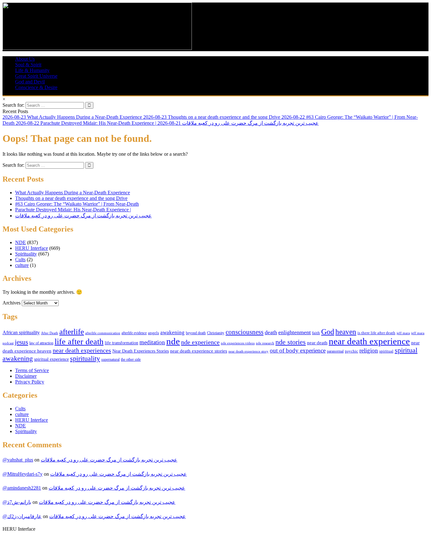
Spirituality (26, 253)
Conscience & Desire (36, 87)
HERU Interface (31, 248)
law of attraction (41, 343)
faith (316, 333)
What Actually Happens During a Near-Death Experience (72, 192)
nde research (265, 343)
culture (22, 265)
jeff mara (403, 333)
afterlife (71, 331)
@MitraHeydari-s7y (23, 474)
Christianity (215, 333)
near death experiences (82, 350)
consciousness (244, 332)
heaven (345, 332)
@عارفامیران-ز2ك (22, 516)
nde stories (290, 342)
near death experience (369, 341)
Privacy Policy (29, 381)
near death (317, 342)
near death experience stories (198, 350)
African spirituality (21, 332)
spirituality (85, 358)
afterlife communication (102, 333)
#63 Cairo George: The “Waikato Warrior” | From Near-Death (77, 204)
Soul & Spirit (28, 64)
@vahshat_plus (18, 459)
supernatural (110, 359)
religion (368, 350)
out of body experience (298, 350)
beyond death (196, 333)
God (327, 331)
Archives (12, 302)
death (271, 332)
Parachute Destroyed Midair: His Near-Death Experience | (73, 209)
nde (173, 341)
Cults (20, 259)
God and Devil (30, 81)
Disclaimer (26, 376)
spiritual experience (51, 359)
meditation (152, 342)
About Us (25, 59)
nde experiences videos (238, 343)
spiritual (386, 351)
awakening (172, 332)
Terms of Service (32, 370)
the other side (131, 359)
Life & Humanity (32, 70)
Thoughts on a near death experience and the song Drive (71, 198)
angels (153, 333)
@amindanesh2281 (22, 488)
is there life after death (376, 333)
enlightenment (294, 332)
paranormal (335, 351)
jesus (21, 342)
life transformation (121, 343)
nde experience (200, 342)
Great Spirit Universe (36, 76)
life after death (79, 341)
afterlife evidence (134, 333)
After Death (49, 333)
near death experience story (248, 351)
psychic (351, 351)
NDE (20, 242)
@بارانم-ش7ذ (17, 502)
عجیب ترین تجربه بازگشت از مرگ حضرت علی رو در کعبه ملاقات (83, 215)
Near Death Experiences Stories (140, 351)
